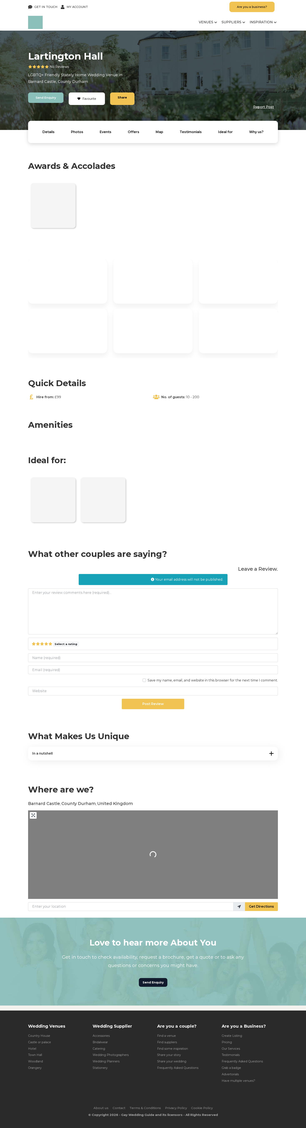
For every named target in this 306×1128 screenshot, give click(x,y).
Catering (99, 1049)
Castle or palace (39, 1042)
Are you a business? (252, 7)
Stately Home (73, 75)
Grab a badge (231, 1068)
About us (100, 1108)
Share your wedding (171, 1061)
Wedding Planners (106, 1061)
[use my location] (239, 906)
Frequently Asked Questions (177, 1068)
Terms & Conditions (145, 1108)
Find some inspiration (172, 1049)
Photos (77, 132)
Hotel (32, 1049)
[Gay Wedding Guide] (35, 28)
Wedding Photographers (111, 1055)
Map (159, 132)
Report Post (263, 107)
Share (122, 97)
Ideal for (225, 132)
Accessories (101, 1036)
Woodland (35, 1061)
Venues (206, 22)
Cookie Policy (202, 1108)
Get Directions (261, 906)
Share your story (169, 1055)
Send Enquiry (46, 98)
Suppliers (231, 22)
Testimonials (191, 132)
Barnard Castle (42, 81)
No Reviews (59, 67)
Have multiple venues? (238, 1081)
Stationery (100, 1068)
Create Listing (232, 1036)
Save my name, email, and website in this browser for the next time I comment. (213, 680)
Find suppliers (167, 1042)
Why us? (256, 132)
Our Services (231, 1049)
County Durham (73, 81)
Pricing (227, 1042)
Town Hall (35, 1055)
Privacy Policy (176, 1108)
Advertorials (230, 1074)
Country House (39, 1036)
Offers (133, 132)
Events (105, 132)
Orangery (35, 1068)
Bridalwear (100, 1042)
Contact (119, 1108)
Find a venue (166, 1036)
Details (48, 132)
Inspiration (261, 22)
